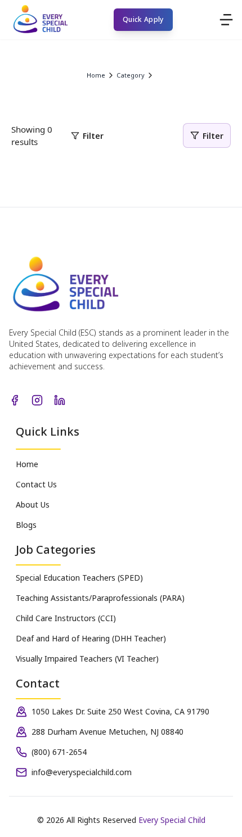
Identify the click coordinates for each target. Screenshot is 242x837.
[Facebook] (14, 400)
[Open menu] (226, 20)
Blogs (26, 524)
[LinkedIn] (59, 400)
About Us (33, 504)
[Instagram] (37, 400)
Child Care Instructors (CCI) (66, 618)
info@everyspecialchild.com (82, 772)
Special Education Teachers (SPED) (79, 577)
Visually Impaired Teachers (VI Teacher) (87, 658)
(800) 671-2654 (59, 751)
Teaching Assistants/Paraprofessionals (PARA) (100, 597)
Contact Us (36, 484)
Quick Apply (143, 19)
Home (27, 464)
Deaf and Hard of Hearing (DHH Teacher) (91, 638)
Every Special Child (171, 820)
